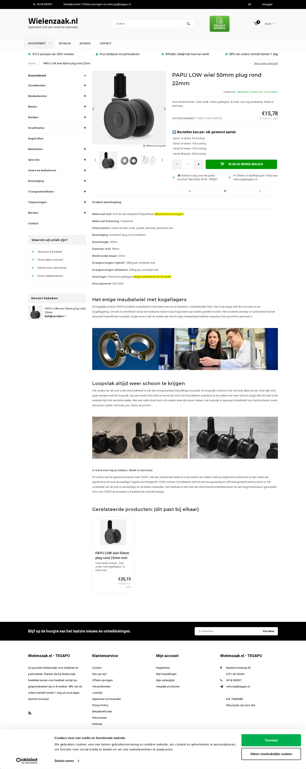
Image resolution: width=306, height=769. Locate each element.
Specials (34, 159)
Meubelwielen (37, 96)
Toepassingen (37, 202)
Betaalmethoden (102, 711)
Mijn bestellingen (166, 674)
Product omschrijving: (107, 202)
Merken (33, 212)
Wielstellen (35, 149)
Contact (105, 43)
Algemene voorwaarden (106, 699)
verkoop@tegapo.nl (238, 686)
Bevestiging (36, 181)
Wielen (32, 106)
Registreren (163, 667)
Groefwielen (36, 127)
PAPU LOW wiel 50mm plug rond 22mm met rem (112, 555)
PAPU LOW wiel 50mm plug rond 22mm (67, 63)
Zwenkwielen (37, 85)
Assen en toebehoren (42, 170)
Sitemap (97, 724)
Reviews (85, 43)
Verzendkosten (101, 686)
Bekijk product (54, 316)
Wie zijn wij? (99, 674)
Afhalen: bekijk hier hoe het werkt (187, 54)
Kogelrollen (36, 138)
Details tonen (64, 761)
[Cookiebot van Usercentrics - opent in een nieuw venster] (27, 761)
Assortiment (37, 43)
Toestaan (271, 740)
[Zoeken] (188, 24)
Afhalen (65, 43)
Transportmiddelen (41, 191)
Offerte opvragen (102, 680)
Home (31, 63)
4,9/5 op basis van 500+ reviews (53, 54)
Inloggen (267, 4)
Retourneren (99, 717)
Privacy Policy (100, 705)
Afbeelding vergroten (156, 146)
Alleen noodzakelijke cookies (271, 753)
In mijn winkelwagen (245, 164)
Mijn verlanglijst (165, 680)
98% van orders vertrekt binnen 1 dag (253, 54)
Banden (33, 117)
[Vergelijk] (249, 4)
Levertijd (97, 692)
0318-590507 (44, 4)
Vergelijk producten (168, 686)
